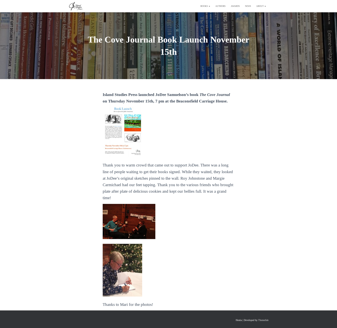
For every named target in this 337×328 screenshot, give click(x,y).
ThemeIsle (263, 320)
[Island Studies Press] (75, 6)
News (248, 6)
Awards (235, 6)
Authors (220, 6)
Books (204, 6)
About (260, 6)
